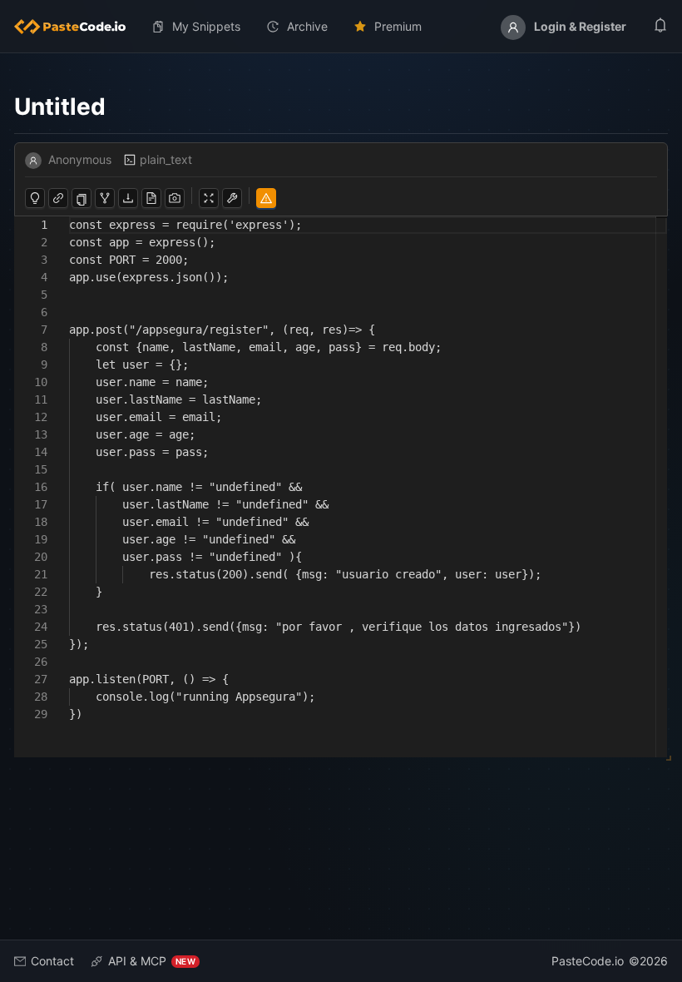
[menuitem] (76, 26)
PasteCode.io (587, 961)
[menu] (341, 26)
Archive (307, 26)
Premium (398, 26)
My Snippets (206, 26)
